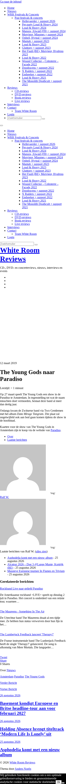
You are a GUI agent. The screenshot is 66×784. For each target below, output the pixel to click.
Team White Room (26, 111)
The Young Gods (35, 676)
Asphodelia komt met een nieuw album (30, 557)
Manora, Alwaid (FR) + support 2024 (43, 31)
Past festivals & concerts (29, 17)
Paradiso (55, 430)
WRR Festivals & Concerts (23, 14)
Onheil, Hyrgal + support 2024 (40, 37)
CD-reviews (22, 91)
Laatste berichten (17, 439)
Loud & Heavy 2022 (34, 57)
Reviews (12, 87)
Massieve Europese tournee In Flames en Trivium (36, 571)
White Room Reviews (22, 762)
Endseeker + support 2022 (37, 74)
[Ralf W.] (23, 489)
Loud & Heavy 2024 (34, 27)
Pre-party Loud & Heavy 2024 (40, 24)
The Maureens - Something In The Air (22, 611)
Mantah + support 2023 (35, 41)
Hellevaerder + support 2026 (38, 21)
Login (10, 114)
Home (10, 7)
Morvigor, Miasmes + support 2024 (42, 34)
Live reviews (22, 101)
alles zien (41, 551)
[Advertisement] (33, 325)
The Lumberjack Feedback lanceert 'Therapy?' (27, 634)
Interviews (13, 104)
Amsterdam (6, 676)
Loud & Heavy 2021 (34, 77)
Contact (11, 107)
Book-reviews (23, 97)
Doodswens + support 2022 (38, 67)
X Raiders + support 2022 (37, 71)
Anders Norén (23, 768)
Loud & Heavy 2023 (34, 44)
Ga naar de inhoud (10, 1)
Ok (58, 782)
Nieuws (11, 11)
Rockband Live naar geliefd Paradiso (21, 588)
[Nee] (63, 782)
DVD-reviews (23, 94)
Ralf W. (4, 497)
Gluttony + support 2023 (36, 47)
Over (10, 436)
